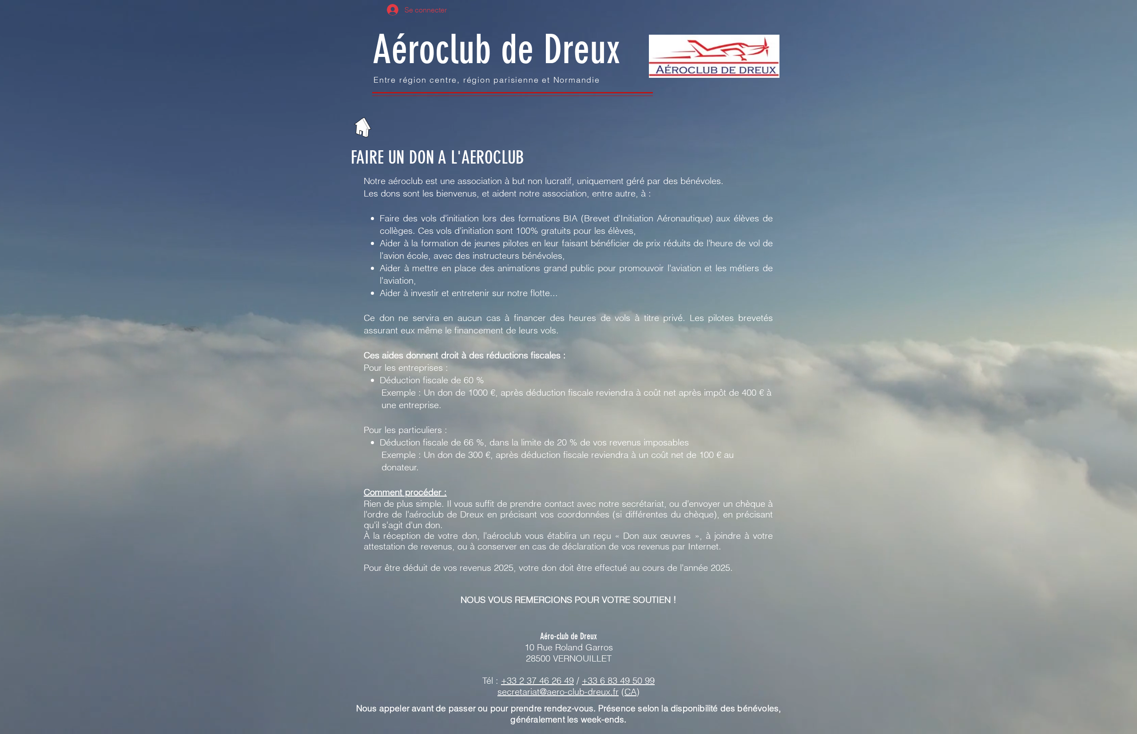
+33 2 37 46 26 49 (537, 680)
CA (630, 691)
